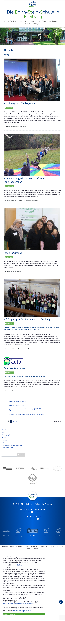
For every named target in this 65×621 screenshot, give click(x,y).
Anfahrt (28, 548)
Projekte (4, 440)
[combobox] (9, 455)
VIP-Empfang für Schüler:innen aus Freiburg (27, 319)
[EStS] (32, 499)
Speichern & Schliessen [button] (9, 614)
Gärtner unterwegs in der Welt (17, 401)
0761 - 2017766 (26, 512)
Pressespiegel (6, 435)
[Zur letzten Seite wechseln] (22, 421)
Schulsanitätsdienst (7, 447)
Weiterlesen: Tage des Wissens (13, 271)
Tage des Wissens (13, 252)
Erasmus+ (4, 437)
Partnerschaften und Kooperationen (12, 445)
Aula (3, 432)
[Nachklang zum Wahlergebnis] (32, 79)
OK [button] (4, 565)
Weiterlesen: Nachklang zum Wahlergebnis (16, 126)
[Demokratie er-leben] (13, 361)
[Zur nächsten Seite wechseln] (19, 421)
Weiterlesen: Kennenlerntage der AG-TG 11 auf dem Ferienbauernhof (22, 200)
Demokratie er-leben (15, 368)
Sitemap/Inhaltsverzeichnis (31, 546)
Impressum (36, 548)
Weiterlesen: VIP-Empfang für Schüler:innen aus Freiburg (19, 348)
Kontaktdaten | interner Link (11, 609)
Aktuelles (4, 430)
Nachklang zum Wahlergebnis (19, 103)
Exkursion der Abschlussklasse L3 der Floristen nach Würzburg (26, 415)
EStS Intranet (47, 536)
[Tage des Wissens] (32, 229)
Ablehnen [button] (10, 565)
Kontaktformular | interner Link (22, 611)
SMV (3, 442)
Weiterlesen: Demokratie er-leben (14, 390)
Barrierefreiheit (44, 546)
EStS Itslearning (18, 536)
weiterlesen (19, 565)
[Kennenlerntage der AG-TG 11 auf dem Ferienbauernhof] (32, 154)
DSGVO (52, 546)
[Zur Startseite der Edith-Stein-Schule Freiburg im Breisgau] (32, 4)
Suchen (22, 455)
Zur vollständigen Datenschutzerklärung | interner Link (18, 604)
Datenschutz (60, 546)
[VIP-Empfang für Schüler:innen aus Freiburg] (32, 298)
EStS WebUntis (58, 536)
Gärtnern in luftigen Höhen (16, 405)
